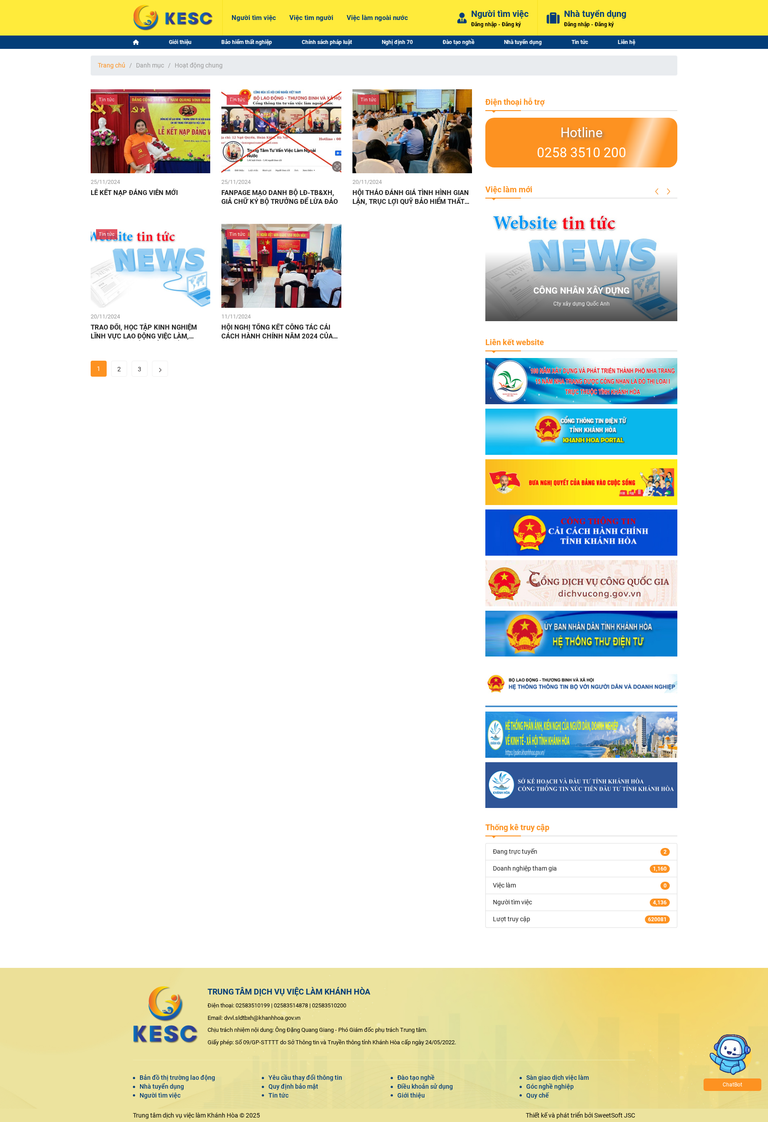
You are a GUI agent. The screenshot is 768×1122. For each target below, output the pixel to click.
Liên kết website (514, 342)
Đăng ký (511, 24)
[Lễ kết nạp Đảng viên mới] (150, 131)
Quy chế (537, 1095)
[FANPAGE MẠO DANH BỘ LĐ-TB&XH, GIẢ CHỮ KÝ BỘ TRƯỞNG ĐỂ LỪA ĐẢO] (281, 131)
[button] (656, 191)
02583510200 (329, 1005)
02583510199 (253, 1005)
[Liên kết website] (581, 381)
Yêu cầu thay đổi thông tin (305, 1077)
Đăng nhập (484, 24)
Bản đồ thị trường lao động (177, 1077)
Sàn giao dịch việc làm (557, 1077)
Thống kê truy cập (517, 827)
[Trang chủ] (136, 42)
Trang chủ (111, 65)
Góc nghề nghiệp (550, 1086)
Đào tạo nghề (416, 1077)
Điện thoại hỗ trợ (514, 102)
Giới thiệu (411, 1095)
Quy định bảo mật (293, 1086)
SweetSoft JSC (614, 1115)
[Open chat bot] (756, 1110)
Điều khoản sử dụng (425, 1086)
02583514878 (291, 1005)
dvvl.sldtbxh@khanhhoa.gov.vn (262, 1018)
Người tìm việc (160, 1095)
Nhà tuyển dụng (162, 1086)
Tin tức (278, 1095)
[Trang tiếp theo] (160, 368)
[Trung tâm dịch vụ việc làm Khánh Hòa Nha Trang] (173, 18)
